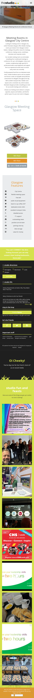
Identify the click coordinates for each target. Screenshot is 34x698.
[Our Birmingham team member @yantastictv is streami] (17, 419)
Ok (12, 695)
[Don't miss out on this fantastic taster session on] (17, 576)
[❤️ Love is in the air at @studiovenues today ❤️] (17, 670)
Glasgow (7, 272)
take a (18, 165)
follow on (27, 304)
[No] (32, 693)
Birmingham (8, 270)
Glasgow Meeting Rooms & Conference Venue (17, 27)
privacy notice (10, 338)
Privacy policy (18, 695)
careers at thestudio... (7, 336)
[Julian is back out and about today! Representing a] (17, 482)
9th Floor (17, 156)
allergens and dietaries (20, 338)
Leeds (25, 270)
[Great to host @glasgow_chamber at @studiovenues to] (17, 450)
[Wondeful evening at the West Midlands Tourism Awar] (17, 513)
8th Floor (17, 161)
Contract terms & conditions (21, 336)
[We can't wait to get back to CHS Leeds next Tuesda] (17, 544)
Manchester (17, 270)
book (9, 276)
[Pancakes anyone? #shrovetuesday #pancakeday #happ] (17, 607)
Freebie (17, 312)
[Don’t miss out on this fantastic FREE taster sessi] (17, 639)
